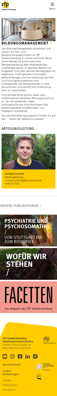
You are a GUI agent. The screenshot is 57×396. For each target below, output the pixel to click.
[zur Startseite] (9, 6)
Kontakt (7, 380)
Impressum (9, 389)
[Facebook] (20, 356)
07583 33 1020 (12, 183)
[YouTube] (5, 356)
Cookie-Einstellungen (7, 372)
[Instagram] (12, 356)
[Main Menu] (52, 4)
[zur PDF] (28, 230)
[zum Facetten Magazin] (28, 297)
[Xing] (35, 356)
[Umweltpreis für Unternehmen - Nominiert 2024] (45, 367)
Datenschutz (10, 385)
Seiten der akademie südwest (26, 119)
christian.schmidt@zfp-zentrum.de (23, 180)
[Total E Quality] (40, 377)
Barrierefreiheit (7, 364)
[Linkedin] (27, 356)
